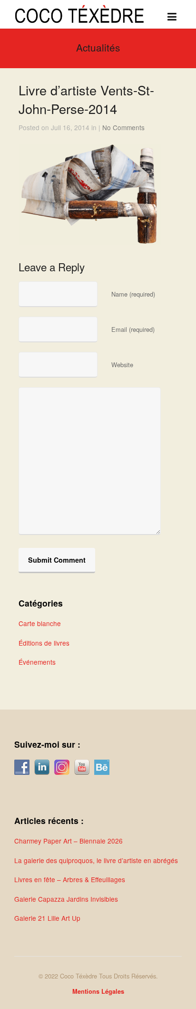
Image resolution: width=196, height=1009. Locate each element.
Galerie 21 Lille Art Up (47, 918)
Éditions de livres (44, 643)
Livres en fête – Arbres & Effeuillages (69, 879)
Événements (37, 662)
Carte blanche (40, 623)
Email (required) (133, 329)
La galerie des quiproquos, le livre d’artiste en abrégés (96, 860)
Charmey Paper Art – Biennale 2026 (68, 840)
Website (122, 364)
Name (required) (133, 294)
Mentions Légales (98, 991)
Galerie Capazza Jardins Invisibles (66, 899)
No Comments (123, 127)
